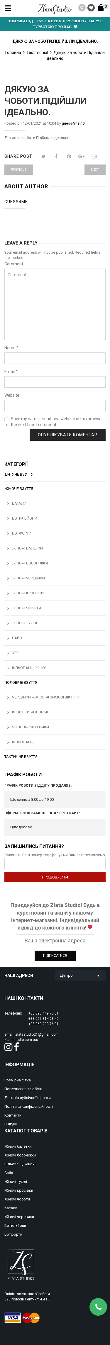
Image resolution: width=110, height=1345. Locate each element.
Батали (19, 503)
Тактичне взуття (21, 756)
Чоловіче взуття (20, 682)
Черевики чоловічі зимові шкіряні (45, 697)
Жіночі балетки (27, 548)
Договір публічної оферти (27, 1097)
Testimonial (37, 52)
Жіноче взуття (18, 488)
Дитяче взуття (18, 474)
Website (11, 395)
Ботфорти (21, 533)
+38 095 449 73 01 (43, 1013)
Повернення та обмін (23, 1089)
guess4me (70, 123)
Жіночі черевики (28, 578)
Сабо (17, 638)
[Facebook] (56, 156)
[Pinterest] (69, 156)
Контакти (12, 1115)
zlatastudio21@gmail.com (37, 1034)
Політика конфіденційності (28, 1106)
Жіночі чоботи (26, 608)
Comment (13, 264)
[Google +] (81, 156)
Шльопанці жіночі (30, 668)
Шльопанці (23, 742)
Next (95, 170)
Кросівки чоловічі (30, 712)
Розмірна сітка (17, 1080)
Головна (13, 52)
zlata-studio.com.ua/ (21, 1040)
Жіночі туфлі (24, 623)
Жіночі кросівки (28, 593)
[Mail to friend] (94, 156)
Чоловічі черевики (30, 727)
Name (11, 347)
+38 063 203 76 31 (43, 1024)
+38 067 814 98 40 (43, 1019)
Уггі (15, 653)
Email (11, 371)
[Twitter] (44, 156)
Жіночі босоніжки (30, 563)
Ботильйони (24, 518)
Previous (19, 170)
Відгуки (10, 1124)
